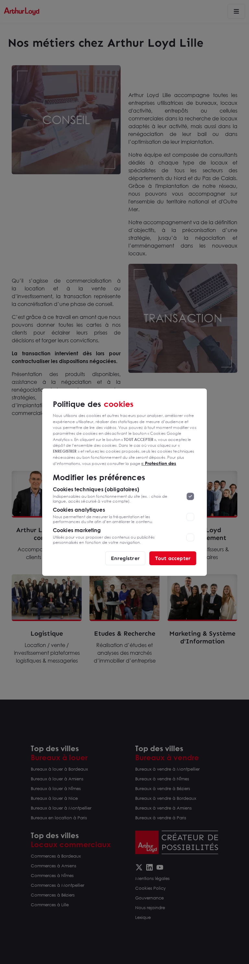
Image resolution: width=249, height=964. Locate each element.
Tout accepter (173, 558)
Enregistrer (125, 558)
